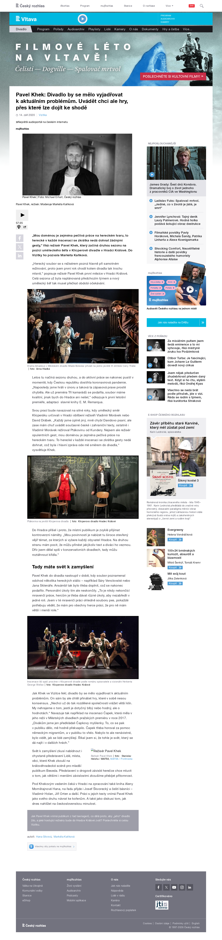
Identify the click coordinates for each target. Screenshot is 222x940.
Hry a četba (171, 29)
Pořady (58, 29)
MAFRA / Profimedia (121, 759)
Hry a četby (156, 282)
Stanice (128, 6)
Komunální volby (32, 890)
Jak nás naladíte (120, 885)
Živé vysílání (156, 294)
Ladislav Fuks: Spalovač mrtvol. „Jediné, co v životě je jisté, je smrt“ (177, 204)
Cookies (147, 923)
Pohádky (154, 288)
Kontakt (115, 905)
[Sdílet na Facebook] (19, 238)
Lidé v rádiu (118, 895)
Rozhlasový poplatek (123, 910)
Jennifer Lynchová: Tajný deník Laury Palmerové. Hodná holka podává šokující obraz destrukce (178, 220)
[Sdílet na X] (19, 247)
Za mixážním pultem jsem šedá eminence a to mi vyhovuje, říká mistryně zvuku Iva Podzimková (186, 346)
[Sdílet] (25, 227)
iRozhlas (65, 6)
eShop (26, 900)
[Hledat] (201, 6)
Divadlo (21, 29)
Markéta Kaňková (64, 836)
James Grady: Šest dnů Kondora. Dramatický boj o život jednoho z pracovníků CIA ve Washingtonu (173, 188)
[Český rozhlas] (30, 6)
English (196, 923)
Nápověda (117, 890)
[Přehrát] (22, 215)
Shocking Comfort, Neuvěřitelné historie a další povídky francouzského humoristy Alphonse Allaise (177, 254)
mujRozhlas (107, 6)
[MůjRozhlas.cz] (22, 129)
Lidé (107, 29)
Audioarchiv (168, 19)
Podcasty (72, 895)
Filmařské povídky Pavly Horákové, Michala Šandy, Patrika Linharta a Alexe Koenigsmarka (178, 236)
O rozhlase (149, 6)
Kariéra (115, 900)
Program (85, 6)
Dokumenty (150, 29)
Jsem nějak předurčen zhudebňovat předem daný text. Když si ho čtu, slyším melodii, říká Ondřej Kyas (186, 378)
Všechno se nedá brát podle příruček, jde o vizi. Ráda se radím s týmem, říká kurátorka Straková (185, 395)
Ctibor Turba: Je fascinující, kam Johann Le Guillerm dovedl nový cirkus (187, 361)
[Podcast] (19, 227)
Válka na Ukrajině (32, 885)
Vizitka (43, 115)
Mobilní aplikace (76, 900)
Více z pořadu (157, 336)
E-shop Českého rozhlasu (166, 414)
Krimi (170, 282)
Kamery (165, 22)
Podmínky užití (181, 923)
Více (187, 29)
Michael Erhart (54, 197)
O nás (133, 29)
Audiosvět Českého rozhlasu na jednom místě (172, 308)
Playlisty (94, 29)
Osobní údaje (162, 923)
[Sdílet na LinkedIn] (19, 255)
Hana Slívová (44, 836)
